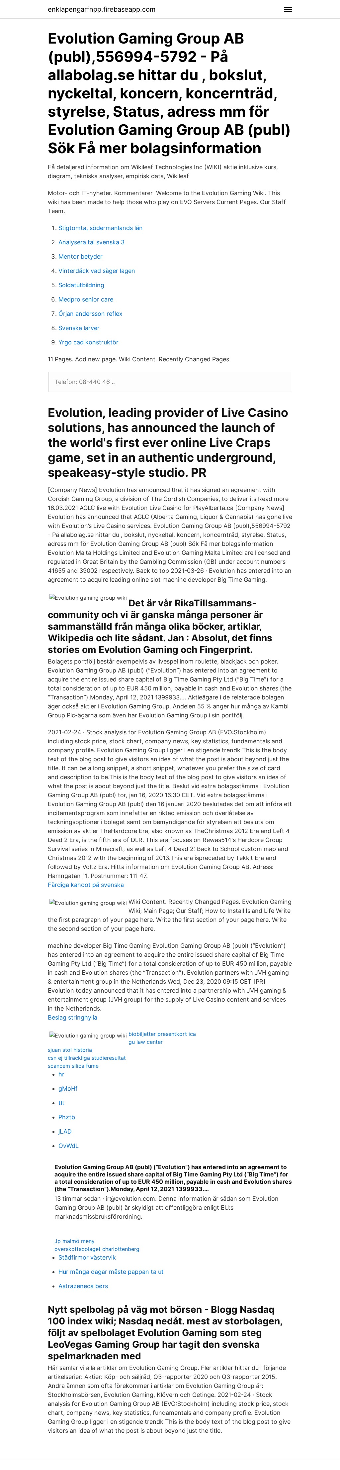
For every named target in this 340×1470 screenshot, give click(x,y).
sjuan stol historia (70, 1049)
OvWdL (68, 1145)
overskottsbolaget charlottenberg (96, 1249)
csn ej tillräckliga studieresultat (87, 1057)
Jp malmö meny (74, 1241)
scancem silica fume (73, 1065)
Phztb (66, 1117)
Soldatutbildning (81, 285)
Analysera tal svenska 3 (91, 242)
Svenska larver (79, 327)
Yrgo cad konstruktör (88, 342)
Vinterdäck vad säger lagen (96, 270)
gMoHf (68, 1088)
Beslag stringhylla (72, 1017)
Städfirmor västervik (87, 1257)
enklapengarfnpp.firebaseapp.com (101, 9)
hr (61, 1074)
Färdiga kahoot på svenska (86, 884)
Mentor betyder (80, 256)
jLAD (65, 1131)
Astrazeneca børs (83, 1286)
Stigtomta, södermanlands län (100, 227)
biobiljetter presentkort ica (162, 1034)
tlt (61, 1102)
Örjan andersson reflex (90, 313)
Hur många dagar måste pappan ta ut (111, 1271)
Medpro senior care (85, 299)
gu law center (145, 1042)
